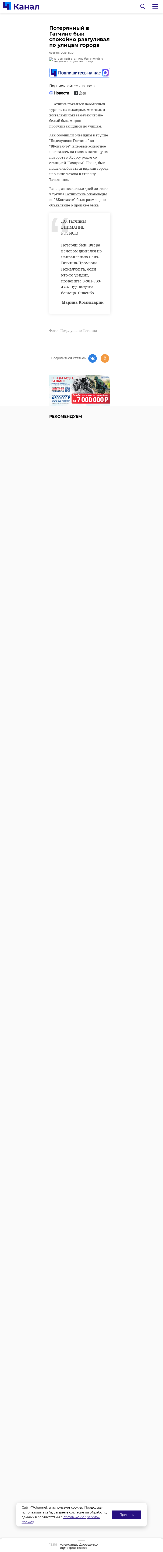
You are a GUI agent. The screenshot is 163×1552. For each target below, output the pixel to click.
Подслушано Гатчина (69, 140)
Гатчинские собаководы (86, 194)
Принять (126, 1515)
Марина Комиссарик (83, 302)
